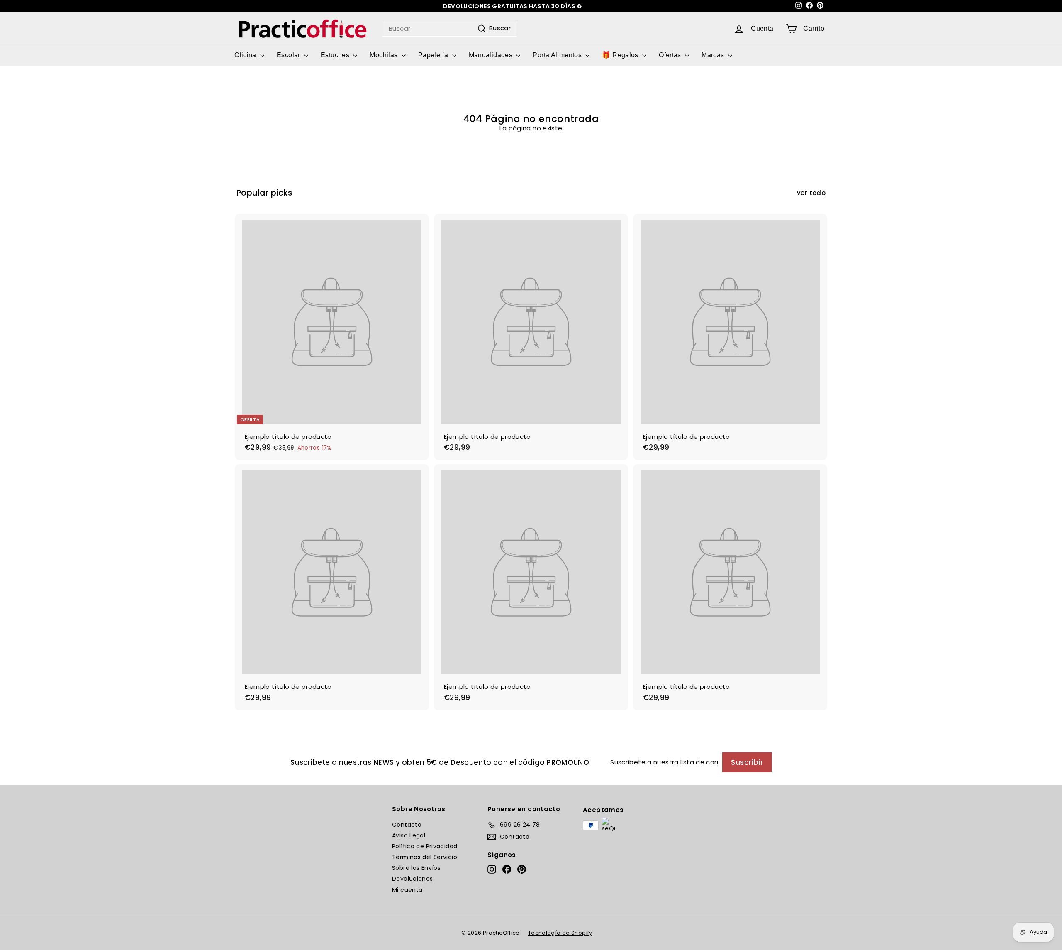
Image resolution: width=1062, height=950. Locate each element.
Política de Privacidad (424, 846)
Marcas (714, 55)
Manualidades (491, 55)
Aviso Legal (408, 835)
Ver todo (811, 193)
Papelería (434, 55)
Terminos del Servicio (424, 857)
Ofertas (671, 55)
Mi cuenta (407, 890)
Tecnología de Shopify (560, 933)
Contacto (406, 824)
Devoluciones (412, 878)
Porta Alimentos (558, 55)
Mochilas (384, 55)
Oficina (246, 55)
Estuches (336, 55)
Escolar (289, 55)
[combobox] (449, 29)
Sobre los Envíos (416, 868)
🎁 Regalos (621, 55)
